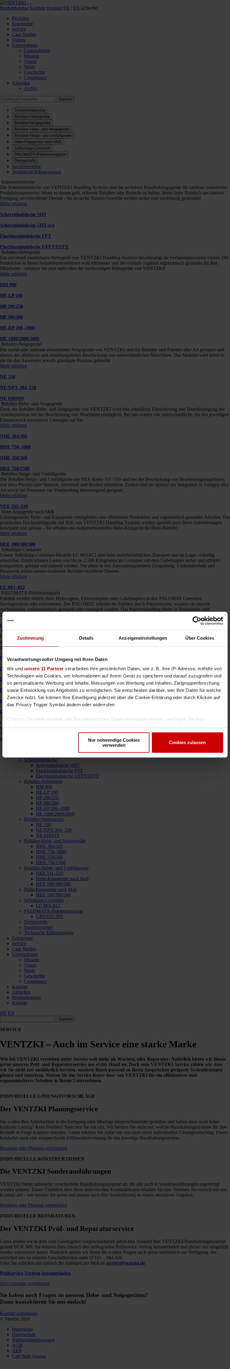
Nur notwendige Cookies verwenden (114, 742)
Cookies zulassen (187, 742)
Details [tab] (86, 638)
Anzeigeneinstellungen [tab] (143, 638)
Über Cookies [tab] (199, 638)
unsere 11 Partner (44, 668)
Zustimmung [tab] (30, 638)
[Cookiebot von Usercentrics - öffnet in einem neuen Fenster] (197, 620)
